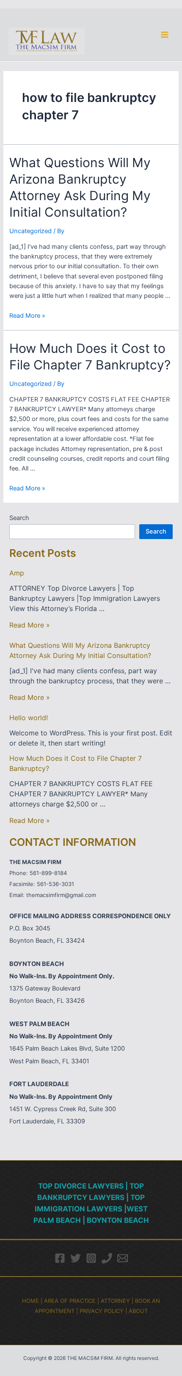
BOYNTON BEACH (118, 1220)
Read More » (27, 315)
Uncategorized (30, 231)
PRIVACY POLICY (102, 1310)
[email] (122, 1258)
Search (19, 518)
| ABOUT (136, 1310)
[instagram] (91, 1258)
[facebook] (60, 1258)
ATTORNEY (115, 1300)
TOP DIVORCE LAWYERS (81, 1186)
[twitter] (75, 1258)
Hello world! (28, 717)
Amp (16, 573)
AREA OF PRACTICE (70, 1300)
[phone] (107, 1258)
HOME (30, 1300)
